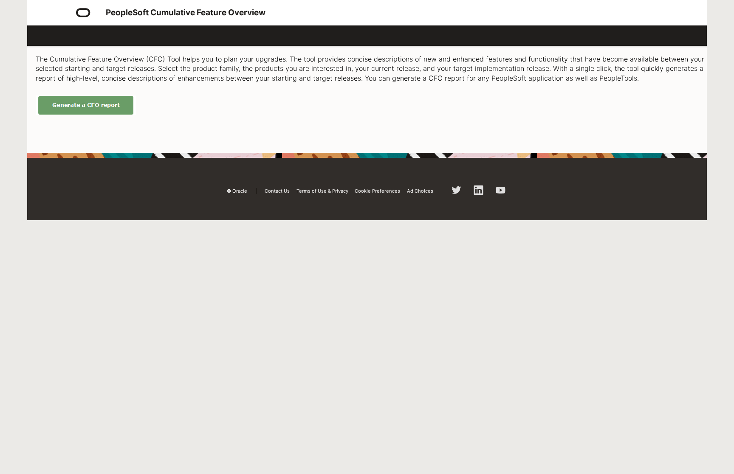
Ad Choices (420, 191)
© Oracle (237, 191)
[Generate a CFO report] (86, 112)
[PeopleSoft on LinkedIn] (478, 192)
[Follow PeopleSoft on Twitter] (456, 192)
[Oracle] (83, 12)
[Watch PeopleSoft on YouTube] (500, 192)
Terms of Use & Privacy (322, 191)
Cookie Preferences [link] (377, 191)
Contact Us (277, 191)
